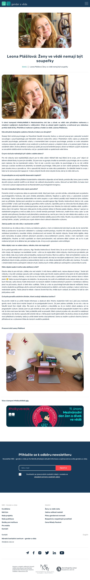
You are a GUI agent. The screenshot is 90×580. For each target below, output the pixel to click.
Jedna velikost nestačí (54, 512)
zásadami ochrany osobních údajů (47, 477)
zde (27, 401)
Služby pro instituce (10, 522)
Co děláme (6, 509)
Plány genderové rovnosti (55, 516)
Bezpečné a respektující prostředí (58, 519)
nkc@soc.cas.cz (8, 542)
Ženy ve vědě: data (52, 509)
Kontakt (5, 529)
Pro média (6, 526)
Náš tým (5, 512)
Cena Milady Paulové (53, 522)
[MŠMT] (23, 569)
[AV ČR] (66, 569)
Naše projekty (7, 516)
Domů (24, 67)
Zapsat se (63, 468)
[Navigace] (86, 3)
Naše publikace (8, 519)
